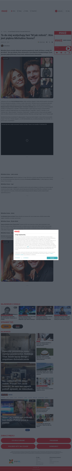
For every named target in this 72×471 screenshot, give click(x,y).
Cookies (22, 254)
